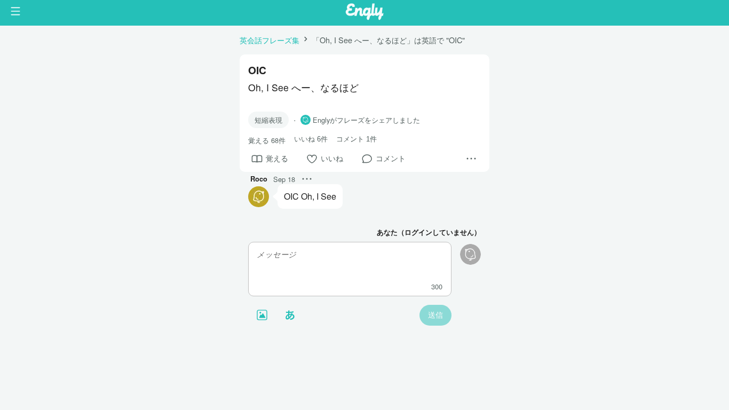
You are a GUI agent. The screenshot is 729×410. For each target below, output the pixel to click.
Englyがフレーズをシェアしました (366, 120)
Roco (258, 179)
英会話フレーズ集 (269, 39)
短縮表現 (268, 120)
